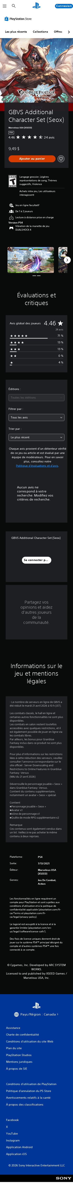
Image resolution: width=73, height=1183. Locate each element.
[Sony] (64, 1181)
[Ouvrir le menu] (4, 6)
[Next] (67, 260)
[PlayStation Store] (18, 18)
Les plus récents (16, 31)
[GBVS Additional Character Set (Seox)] (31, 260)
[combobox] (36, 397)
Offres (58, 31)
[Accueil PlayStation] (36, 6)
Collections (40, 31)
